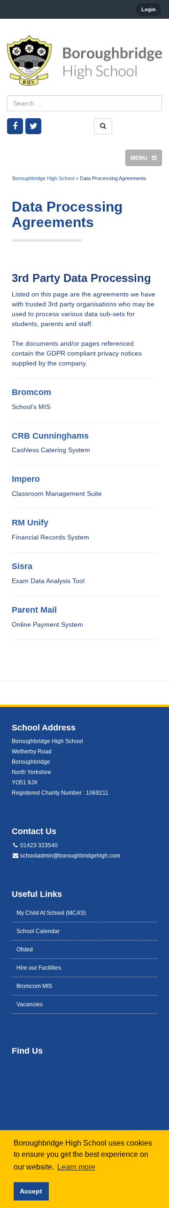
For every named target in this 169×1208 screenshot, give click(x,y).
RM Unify (30, 522)
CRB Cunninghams (50, 436)
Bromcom (31, 392)
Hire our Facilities (38, 968)
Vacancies (29, 1004)
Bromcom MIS (34, 986)
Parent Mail (34, 610)
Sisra (22, 566)
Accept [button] (31, 1191)
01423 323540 (38, 845)
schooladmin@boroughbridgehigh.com (69, 855)
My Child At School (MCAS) (51, 913)
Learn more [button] (76, 1167)
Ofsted (24, 949)
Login (148, 9)
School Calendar (38, 931)
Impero (26, 479)
